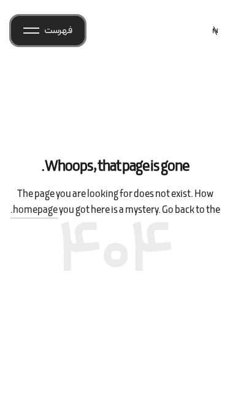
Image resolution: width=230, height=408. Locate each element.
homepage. (34, 210)
